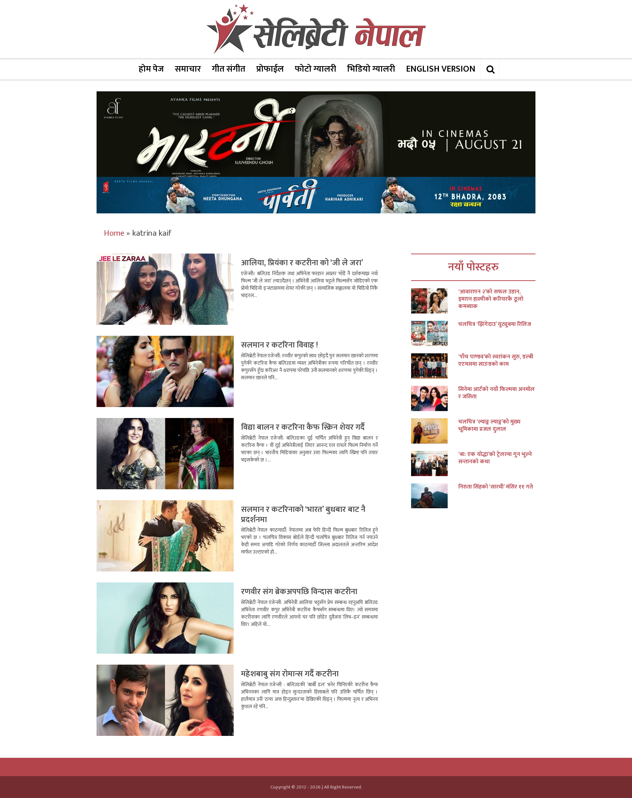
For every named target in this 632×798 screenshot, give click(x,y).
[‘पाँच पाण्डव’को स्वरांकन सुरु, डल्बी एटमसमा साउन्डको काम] (434, 366)
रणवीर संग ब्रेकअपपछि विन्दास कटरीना (299, 591)
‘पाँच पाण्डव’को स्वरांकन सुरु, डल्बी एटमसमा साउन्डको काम (495, 360)
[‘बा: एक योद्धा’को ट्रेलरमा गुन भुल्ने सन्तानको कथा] (434, 463)
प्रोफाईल (270, 69)
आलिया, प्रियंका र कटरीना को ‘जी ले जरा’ (302, 263)
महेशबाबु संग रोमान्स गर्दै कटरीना (290, 674)
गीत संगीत (228, 69)
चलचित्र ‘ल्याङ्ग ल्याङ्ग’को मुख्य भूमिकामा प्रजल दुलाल (489, 425)
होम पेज (151, 69)
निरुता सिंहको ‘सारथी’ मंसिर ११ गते (495, 487)
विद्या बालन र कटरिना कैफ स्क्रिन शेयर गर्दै (303, 427)
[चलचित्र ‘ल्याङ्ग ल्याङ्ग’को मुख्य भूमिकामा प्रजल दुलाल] (434, 431)
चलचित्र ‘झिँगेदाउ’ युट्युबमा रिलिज (494, 324)
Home (114, 233)
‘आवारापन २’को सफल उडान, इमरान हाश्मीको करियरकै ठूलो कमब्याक (490, 299)
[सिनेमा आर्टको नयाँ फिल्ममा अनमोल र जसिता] (434, 398)
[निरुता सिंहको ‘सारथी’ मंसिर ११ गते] (434, 496)
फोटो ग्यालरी (315, 69)
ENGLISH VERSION (440, 69)
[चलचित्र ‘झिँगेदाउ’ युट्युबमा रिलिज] (434, 333)
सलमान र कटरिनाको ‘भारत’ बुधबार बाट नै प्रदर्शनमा (303, 515)
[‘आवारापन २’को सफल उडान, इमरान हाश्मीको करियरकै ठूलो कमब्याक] (434, 301)
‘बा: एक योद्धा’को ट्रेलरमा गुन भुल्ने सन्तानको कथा (495, 458)
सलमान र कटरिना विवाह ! (279, 345)
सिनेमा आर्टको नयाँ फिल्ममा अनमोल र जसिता (496, 393)
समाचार (188, 69)
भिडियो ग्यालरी (371, 69)
